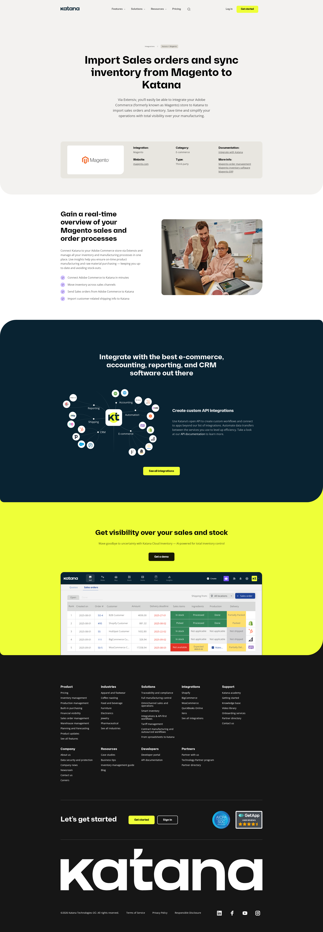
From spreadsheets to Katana (157, 736)
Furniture (106, 708)
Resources (157, 9)
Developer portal (150, 754)
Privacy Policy (159, 912)
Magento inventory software (234, 167)
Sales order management (75, 718)
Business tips (108, 760)
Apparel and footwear (113, 692)
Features (117, 9)
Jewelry (105, 718)
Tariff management (152, 724)
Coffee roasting (109, 697)
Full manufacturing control (156, 697)
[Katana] (70, 9)
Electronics (107, 713)
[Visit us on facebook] (232, 913)
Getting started (230, 697)
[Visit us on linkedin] (219, 913)
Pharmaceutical (109, 723)
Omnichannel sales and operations (154, 704)
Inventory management (74, 697)
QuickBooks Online (192, 708)
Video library (229, 708)
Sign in (167, 820)
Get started (247, 9)
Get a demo (161, 557)
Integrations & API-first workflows (154, 717)
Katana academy (231, 692)
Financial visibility (71, 713)
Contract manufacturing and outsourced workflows (157, 730)
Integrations (150, 46)
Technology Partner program (198, 760)
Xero (184, 713)
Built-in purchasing (71, 708)
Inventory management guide (117, 765)
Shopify (186, 692)
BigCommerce (189, 697)
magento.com (141, 164)
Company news (69, 765)
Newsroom (67, 770)
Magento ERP (226, 171)
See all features (69, 738)
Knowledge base (231, 703)
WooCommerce (190, 703)
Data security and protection (77, 760)
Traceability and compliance (157, 692)
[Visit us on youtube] (245, 913)
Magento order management (235, 164)
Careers (65, 780)
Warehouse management (75, 723)
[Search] (189, 9)
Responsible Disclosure (188, 912)
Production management (74, 703)
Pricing (176, 9)
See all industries (110, 728)
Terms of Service (135, 912)
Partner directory (231, 718)
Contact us (228, 723)
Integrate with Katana (231, 152)
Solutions (136, 9)
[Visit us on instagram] (257, 913)
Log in (229, 9)
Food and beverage (111, 703)
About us (66, 754)
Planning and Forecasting (75, 728)
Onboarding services (233, 713)
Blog (103, 770)
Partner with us (190, 754)
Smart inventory (150, 710)
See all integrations (161, 471)
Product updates (70, 733)
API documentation (193, 434)
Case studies (108, 754)
